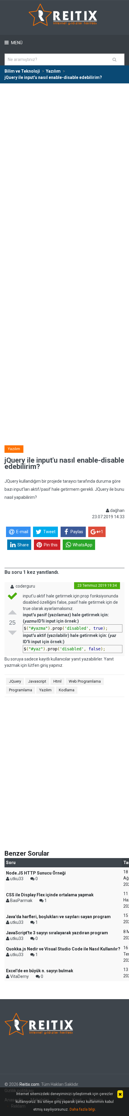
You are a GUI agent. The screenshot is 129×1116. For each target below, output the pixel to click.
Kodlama (66, 690)
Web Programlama (85, 681)
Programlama (20, 690)
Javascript (37, 681)
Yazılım (14, 449)
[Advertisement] (64, 151)
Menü (16, 42)
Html (57, 681)
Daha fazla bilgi (82, 1109)
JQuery (15, 681)
